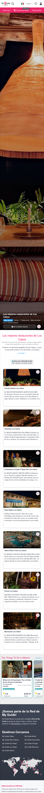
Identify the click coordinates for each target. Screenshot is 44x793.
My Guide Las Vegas (9, 747)
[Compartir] (39, 326)
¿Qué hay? (6, 10)
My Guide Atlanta (8, 750)
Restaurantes (36, 10)
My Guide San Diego (9, 743)
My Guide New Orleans (10, 740)
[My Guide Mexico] (6, 3)
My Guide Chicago (31, 743)
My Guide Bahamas (32, 747)
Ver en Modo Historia (20, 327)
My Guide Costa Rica (32, 740)
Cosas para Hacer (22, 10)
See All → (39, 658)
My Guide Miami (30, 736)
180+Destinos (16, 723)
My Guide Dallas (8, 736)
